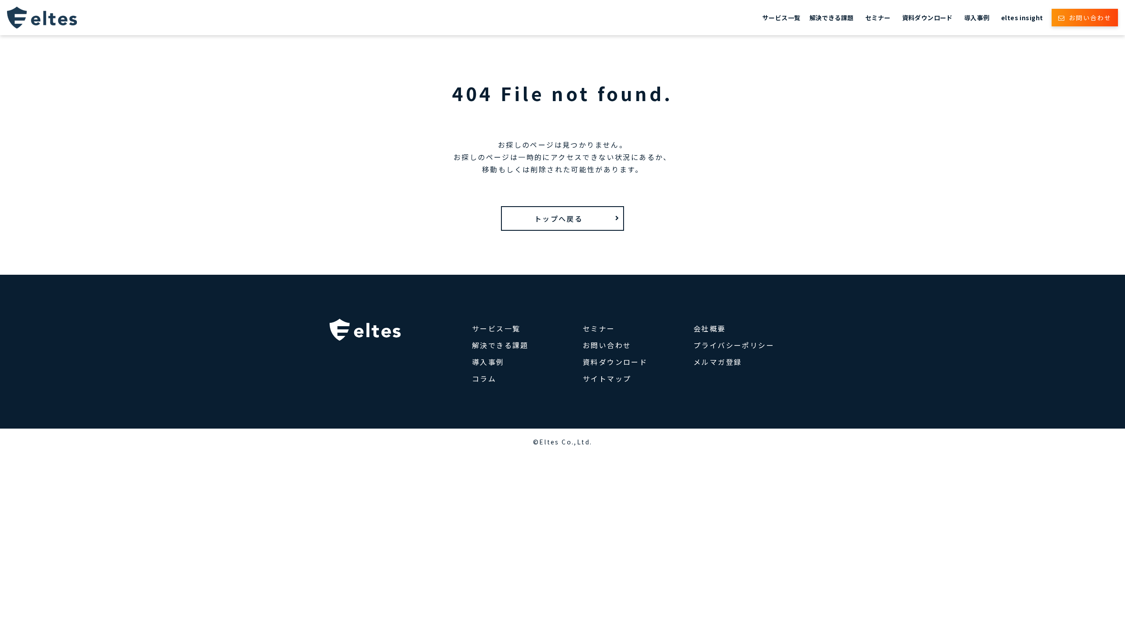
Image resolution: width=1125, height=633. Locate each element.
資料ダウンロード (927, 17)
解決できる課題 (831, 17)
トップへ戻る (558, 218)
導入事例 (977, 17)
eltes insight (1022, 17)
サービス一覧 (781, 17)
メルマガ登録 (717, 362)
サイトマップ (607, 378)
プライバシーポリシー (733, 345)
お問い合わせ (1090, 17)
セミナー (878, 17)
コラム (484, 378)
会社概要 (709, 328)
